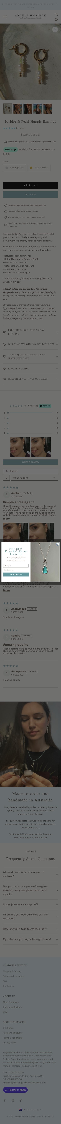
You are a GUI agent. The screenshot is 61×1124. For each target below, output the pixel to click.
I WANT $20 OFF (16, 574)
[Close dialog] (57, 544)
